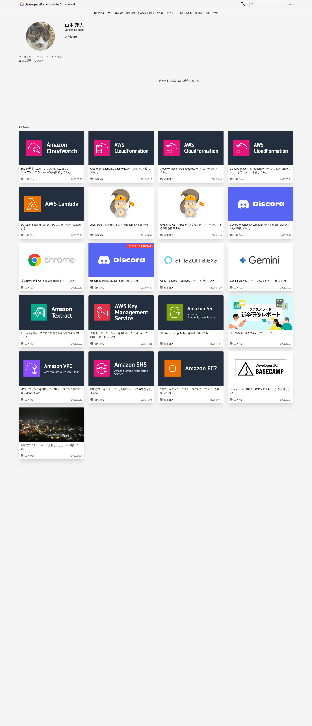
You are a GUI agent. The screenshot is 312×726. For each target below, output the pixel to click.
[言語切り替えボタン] (242, 3)
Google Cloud (146, 13)
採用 (215, 13)
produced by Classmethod (60, 4)
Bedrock (130, 13)
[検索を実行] (252, 4)
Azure (160, 13)
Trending (99, 13)
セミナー (171, 13)
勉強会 (199, 13)
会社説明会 (185, 13)
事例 (208, 13)
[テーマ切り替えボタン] (291, 4)
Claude (119, 13)
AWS (109, 13)
